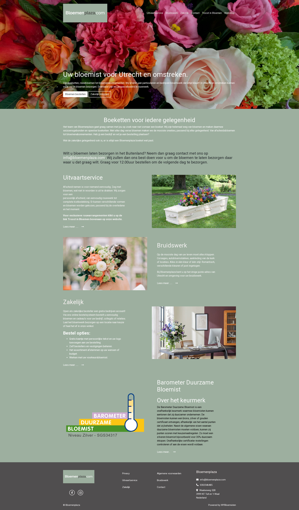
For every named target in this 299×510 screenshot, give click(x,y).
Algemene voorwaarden (169, 473)
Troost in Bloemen (212, 13)
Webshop (229, 13)
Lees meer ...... (71, 226)
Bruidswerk (172, 13)
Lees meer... (164, 451)
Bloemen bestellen (75, 94)
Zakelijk (184, 13)
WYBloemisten (228, 505)
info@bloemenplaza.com (84, 158)
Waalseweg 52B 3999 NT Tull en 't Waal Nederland (207, 494)
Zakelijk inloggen (99, 94)
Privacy (126, 473)
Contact (195, 13)
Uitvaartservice (155, 13)
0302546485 (205, 485)
